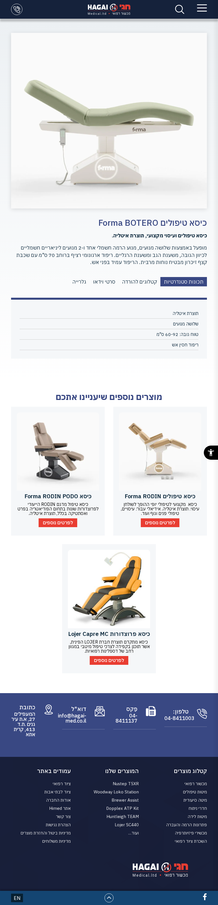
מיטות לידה (197, 816)
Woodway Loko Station (116, 792)
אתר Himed (60, 808)
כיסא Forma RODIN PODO (58, 496)
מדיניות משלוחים (56, 841)
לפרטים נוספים (160, 522)
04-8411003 (176, 718)
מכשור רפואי (196, 783)
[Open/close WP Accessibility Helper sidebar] (211, 453)
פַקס (131, 709)
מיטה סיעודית (195, 800)
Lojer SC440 (127, 824)
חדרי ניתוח (197, 808)
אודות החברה (58, 800)
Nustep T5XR (126, 783)
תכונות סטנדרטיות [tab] (184, 281)
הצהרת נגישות (58, 824)
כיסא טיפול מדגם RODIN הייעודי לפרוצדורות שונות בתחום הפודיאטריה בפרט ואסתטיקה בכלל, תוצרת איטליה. (58, 508)
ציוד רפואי (62, 783)
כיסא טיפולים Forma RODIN (160, 496)
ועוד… (133, 833)
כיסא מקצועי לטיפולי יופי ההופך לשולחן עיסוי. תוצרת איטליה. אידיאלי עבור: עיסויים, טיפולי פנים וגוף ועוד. (160, 508)
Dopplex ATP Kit (122, 808)
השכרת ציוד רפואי (191, 841)
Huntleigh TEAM (122, 816)
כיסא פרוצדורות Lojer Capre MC (109, 634)
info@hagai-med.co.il (74, 718)
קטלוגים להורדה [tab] (139, 281)
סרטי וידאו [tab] (104, 281)
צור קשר (63, 816)
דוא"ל (78, 709)
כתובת (27, 707)
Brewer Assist (125, 800)
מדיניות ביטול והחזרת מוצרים (45, 833)
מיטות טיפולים (195, 792)
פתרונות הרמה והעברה (186, 824)
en (17, 898)
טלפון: (180, 711)
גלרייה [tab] (79, 281)
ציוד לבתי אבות (57, 792)
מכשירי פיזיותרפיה (191, 833)
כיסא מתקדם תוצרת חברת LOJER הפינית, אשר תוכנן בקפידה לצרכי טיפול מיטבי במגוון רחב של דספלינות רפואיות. (109, 646)
